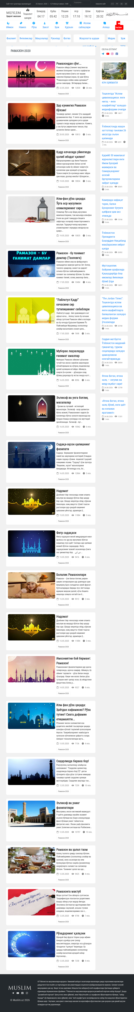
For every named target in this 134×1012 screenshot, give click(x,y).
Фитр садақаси (66, 533)
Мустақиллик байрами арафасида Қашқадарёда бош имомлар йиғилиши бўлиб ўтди (113, 273)
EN (121, 4)
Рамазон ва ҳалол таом (72, 849)
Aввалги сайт (101, 4)
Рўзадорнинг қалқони (70, 933)
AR (126, 4)
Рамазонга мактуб (68, 891)
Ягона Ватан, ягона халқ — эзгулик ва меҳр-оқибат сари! (112, 379)
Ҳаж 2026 (123, 39)
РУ (117, 4)
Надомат (62, 491)
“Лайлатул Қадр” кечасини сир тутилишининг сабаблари (73, 304)
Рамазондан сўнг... (68, 63)
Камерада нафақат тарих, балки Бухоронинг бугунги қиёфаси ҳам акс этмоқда (112, 207)
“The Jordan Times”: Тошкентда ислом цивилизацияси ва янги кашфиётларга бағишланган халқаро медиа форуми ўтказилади (114, 310)
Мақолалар (41, 38)
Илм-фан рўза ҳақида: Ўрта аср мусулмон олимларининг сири (71, 203)
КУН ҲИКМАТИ (110, 82)
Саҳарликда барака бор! (72, 761)
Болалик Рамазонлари (71, 575)
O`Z (112, 4)
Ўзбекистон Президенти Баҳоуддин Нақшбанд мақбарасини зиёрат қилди (114, 240)
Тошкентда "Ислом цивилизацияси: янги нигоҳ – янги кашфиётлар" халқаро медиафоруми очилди (114, 101)
